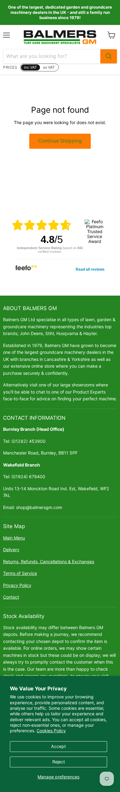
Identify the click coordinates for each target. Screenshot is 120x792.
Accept (58, 746)
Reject (58, 761)
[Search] (108, 56)
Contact (11, 597)
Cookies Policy (51, 730)
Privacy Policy (17, 585)
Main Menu (14, 537)
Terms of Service (20, 573)
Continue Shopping (60, 141)
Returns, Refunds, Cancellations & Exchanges (48, 561)
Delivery (11, 549)
